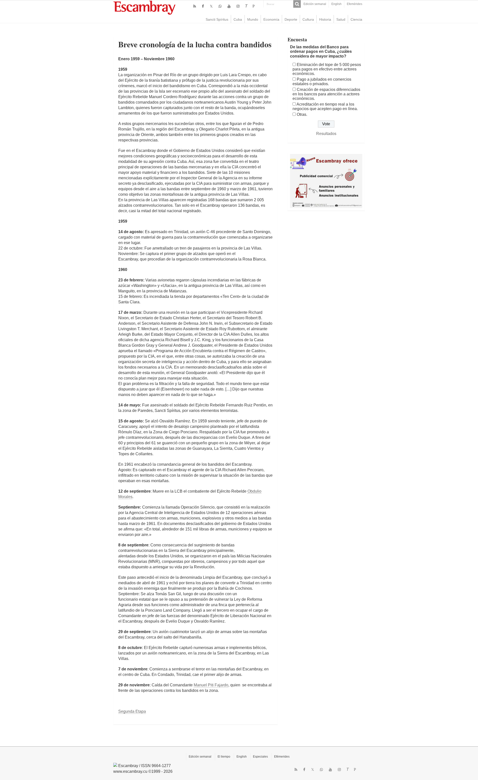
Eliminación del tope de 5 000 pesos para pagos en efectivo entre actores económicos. (327, 69)
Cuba (238, 19)
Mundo (252, 19)
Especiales (260, 756)
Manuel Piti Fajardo (211, 685)
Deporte (291, 19)
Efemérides (354, 4)
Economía (271, 19)
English (336, 4)
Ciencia (356, 19)
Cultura (308, 19)
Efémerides (282, 756)
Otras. (302, 114)
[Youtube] (229, 6)
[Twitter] (211, 6)
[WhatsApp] (220, 6)
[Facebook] (202, 6)
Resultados (326, 133)
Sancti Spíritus (217, 19)
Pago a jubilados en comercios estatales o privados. (322, 81)
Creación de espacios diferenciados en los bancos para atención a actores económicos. (326, 94)
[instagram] (238, 6)
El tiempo (224, 756)
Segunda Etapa (132, 711)
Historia (325, 19)
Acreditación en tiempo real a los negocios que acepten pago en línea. (325, 106)
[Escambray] (144, 7)
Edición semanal (314, 4)
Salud (340, 19)
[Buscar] (297, 4)
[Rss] (194, 6)
